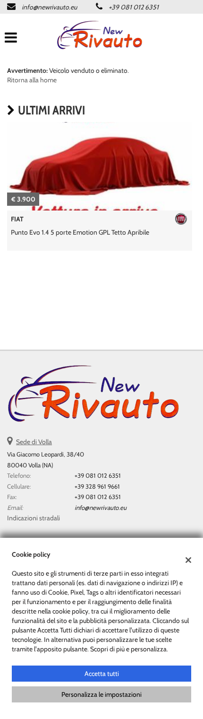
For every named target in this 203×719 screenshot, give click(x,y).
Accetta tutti (102, 673)
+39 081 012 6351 (134, 7)
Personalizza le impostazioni (101, 694)
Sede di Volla (34, 442)
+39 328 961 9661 (97, 486)
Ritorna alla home (32, 80)
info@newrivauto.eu (49, 7)
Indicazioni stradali (33, 518)
